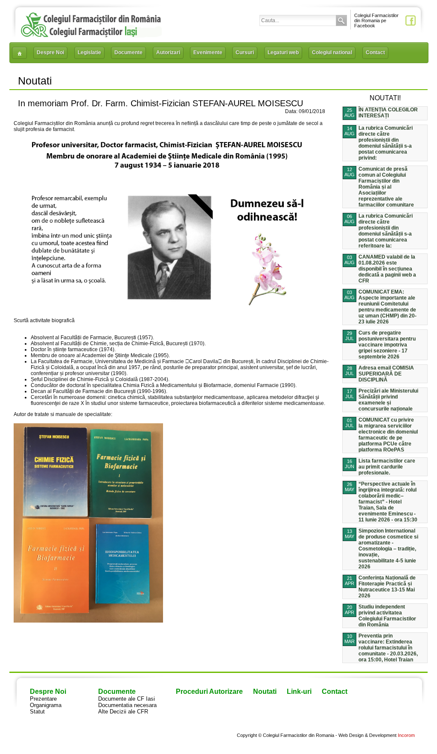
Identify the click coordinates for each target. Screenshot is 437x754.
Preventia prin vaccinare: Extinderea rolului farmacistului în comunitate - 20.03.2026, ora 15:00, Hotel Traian (388, 648)
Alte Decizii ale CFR (123, 711)
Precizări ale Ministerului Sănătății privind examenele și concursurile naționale (388, 400)
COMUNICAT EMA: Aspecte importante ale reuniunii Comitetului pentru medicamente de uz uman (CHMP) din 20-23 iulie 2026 (387, 307)
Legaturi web (283, 52)
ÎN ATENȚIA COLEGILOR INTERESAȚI (388, 113)
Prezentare (43, 699)
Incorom (406, 735)
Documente (128, 52)
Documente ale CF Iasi (126, 699)
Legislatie (89, 52)
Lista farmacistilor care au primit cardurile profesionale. (386, 467)
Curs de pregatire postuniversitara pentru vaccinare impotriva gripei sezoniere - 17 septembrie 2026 (387, 345)
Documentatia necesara (127, 705)
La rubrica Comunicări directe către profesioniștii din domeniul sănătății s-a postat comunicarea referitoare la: (385, 231)
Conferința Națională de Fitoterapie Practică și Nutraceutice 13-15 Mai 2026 (387, 587)
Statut (37, 711)
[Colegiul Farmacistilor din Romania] (91, 35)
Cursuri (245, 52)
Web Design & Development (367, 735)
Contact (375, 52)
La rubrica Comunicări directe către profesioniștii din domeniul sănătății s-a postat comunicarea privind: (385, 143)
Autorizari (168, 52)
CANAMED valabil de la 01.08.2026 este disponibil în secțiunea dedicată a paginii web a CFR (387, 269)
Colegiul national (332, 52)
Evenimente (207, 52)
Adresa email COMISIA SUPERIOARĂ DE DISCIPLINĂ (386, 374)
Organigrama (45, 705)
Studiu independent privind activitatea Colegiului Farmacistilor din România (387, 616)
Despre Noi (50, 52)
